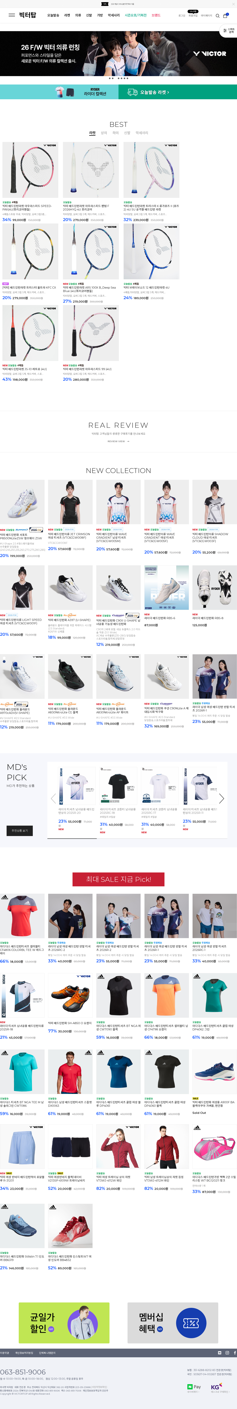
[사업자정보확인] (99, 1387)
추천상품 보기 (20, 830)
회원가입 (193, 15)
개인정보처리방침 (24, 1353)
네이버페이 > (193, 1391)
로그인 (182, 15)
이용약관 (4, 1353)
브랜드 (156, 15)
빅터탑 (27, 15)
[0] (225, 15)
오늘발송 (53, 15)
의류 (78, 15)
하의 (115, 133)
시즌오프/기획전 (136, 15)
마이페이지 (206, 15)
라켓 (67, 15)
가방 (100, 15)
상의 (104, 133)
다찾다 (228, 31)
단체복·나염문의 (47, 1353)
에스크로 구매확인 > (220, 1391)
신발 (89, 15)
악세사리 (114, 15)
